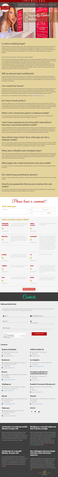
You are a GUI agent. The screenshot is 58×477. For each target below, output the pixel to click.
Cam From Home (34, 4)
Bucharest (6, 360)
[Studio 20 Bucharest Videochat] (42, 1)
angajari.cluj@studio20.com (9, 390)
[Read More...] (47, 445)
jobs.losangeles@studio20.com (38, 366)
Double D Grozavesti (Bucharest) (42, 384)
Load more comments (29, 289)
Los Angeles (34, 360)
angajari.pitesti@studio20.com (9, 403)
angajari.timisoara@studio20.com (10, 415)
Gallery (20, 4)
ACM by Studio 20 (37, 349)
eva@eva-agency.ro (35, 380)
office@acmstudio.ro (36, 355)
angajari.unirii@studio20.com (9, 367)
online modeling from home (38, 95)
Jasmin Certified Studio (45, 4)
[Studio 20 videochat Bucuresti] (40, 1)
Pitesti (4, 396)
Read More (44, 474)
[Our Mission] (44, 1)
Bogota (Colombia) (9, 349)
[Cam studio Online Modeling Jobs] (5, 7)
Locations (25, 4)
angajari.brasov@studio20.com (9, 379)
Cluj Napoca (6, 384)
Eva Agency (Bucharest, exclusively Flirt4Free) (39, 373)
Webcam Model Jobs (8, 304)
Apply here (35, 1)
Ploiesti (33, 396)
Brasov (4, 372)
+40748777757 (26, 1)
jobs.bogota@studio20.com (9, 355)
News (54, 4)
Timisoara (5, 408)
